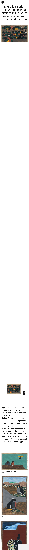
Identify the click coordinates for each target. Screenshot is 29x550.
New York (7, 431)
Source (15, 441)
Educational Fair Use (9, 439)
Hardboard (9, 420)
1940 (23, 423)
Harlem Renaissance (9, 418)
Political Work (6, 441)
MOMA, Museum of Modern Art (13, 428)
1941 (3, 426)
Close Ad (24, 331)
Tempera (21, 418)
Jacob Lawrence (12, 22)
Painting (17, 420)
